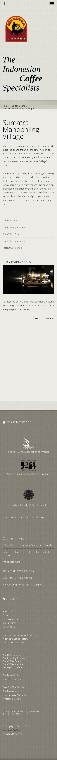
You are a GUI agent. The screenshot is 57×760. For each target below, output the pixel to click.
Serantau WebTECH (12, 714)
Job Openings (9, 622)
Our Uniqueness (11, 220)
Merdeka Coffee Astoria (15, 642)
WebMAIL (35, 711)
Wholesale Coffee (12, 698)
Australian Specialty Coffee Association (28, 505)
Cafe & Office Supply (13, 687)
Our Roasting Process (14, 227)
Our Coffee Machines (14, 240)
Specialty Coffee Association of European (28, 473)
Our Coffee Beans (12, 234)
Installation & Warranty (14, 694)
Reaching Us (9, 626)
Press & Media (10, 618)
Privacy (6, 711)
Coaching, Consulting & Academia (20, 634)
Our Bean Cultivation (13, 675)
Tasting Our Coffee (12, 247)
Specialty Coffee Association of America (28, 451)
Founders (8, 615)
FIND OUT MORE (44, 318)
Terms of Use (17, 711)
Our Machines (10, 691)
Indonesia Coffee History (15, 638)
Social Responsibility (13, 678)
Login (27, 711)
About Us (7, 611)
